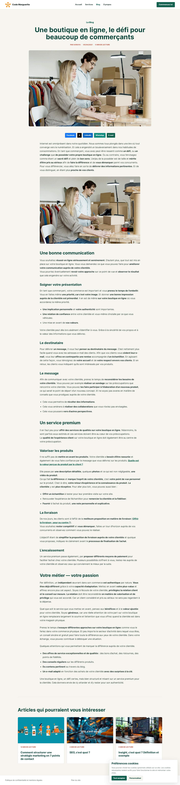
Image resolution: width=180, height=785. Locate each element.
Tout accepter (119, 778)
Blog (98, 4)
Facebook (70, 135)
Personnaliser (135, 778)
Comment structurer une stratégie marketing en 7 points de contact (40, 755)
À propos (107, 4)
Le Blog (90, 22)
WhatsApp (100, 135)
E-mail (111, 135)
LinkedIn (87, 135)
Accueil (78, 4)
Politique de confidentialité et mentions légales (23, 780)
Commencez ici (166, 4)
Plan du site (75, 780)
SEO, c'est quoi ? (80, 752)
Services (89, 4)
